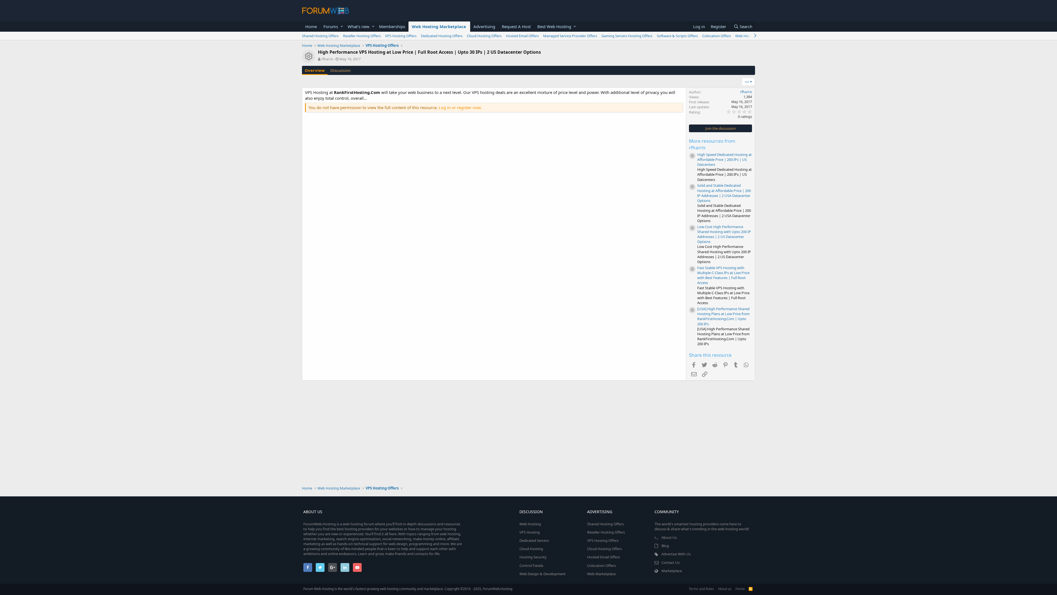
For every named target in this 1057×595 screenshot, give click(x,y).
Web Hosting (530, 523)
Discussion (340, 70)
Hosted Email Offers (522, 35)
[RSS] (751, 589)
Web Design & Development (542, 573)
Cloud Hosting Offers (484, 35)
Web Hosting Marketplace (439, 26)
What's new (358, 26)
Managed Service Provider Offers (570, 35)
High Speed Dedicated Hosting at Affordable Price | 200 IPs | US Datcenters (724, 159)
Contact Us (670, 562)
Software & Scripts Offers (677, 35)
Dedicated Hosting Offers (441, 35)
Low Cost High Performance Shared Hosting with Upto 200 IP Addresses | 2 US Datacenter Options (724, 234)
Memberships (392, 26)
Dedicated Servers (534, 540)
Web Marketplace (601, 573)
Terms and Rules (701, 588)
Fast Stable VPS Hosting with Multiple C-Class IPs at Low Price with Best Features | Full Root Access (723, 275)
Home (311, 26)
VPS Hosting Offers (400, 35)
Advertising (484, 26)
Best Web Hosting (554, 26)
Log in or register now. (460, 107)
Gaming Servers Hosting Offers (626, 35)
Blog (665, 545)
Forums (330, 26)
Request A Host (516, 26)
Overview (315, 70)
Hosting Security (533, 557)
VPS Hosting (529, 532)
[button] (341, 26)
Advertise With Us (676, 553)
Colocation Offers (716, 35)
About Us (669, 537)
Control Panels (531, 565)
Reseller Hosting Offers (362, 35)
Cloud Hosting (531, 548)
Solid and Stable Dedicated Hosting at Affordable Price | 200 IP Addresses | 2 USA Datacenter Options (724, 193)
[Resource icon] (692, 156)
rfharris (327, 58)
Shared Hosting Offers (320, 35)
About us (724, 588)
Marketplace (671, 570)
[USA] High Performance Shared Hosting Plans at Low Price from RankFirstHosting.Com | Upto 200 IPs (723, 316)
